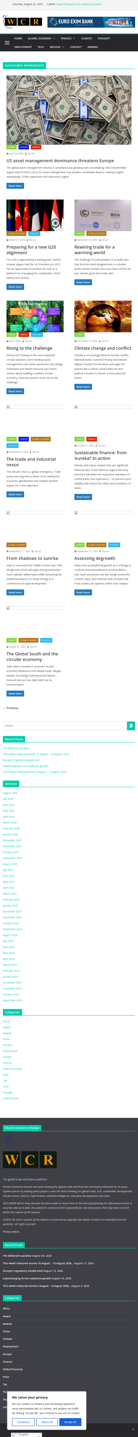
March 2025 (10, 893)
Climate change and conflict (102, 348)
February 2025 (11, 899)
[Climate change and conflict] (103, 316)
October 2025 (11, 852)
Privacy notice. (11, 1231)
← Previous (11, 708)
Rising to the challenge (29, 348)
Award (6, 1027)
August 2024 (10, 935)
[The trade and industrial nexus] (35, 421)
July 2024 (8, 941)
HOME (18, 38)
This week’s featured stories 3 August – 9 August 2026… (35, 772)
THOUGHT (104, 38)
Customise (23, 1422)
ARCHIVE (55, 47)
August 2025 (10, 864)
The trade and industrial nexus (31, 462)
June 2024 (8, 947)
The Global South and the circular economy (32, 656)
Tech (6, 1086)
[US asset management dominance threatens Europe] (69, 110)
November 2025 (12, 846)
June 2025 (8, 876)
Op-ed (31, 153)
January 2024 (10, 976)
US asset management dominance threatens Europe (60, 160)
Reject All (47, 1422)
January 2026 (10, 834)
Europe (23, 147)
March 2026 (10, 822)
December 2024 (12, 911)
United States (11, 1098)
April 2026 (8, 816)
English (23, 1434)
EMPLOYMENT (23, 47)
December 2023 (12, 982)
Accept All (70, 1422)
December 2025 (12, 840)
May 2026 (8, 810)
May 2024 (8, 953)
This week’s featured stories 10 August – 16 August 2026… (37, 754)
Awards (7, 1033)
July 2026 (8, 798)
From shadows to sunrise (32, 558)
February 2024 (11, 970)
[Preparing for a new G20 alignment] (35, 215)
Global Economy (16, 233)
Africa (6, 1021)
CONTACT (76, 47)
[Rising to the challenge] (35, 316)
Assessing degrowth (94, 558)
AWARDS (93, 47)
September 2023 (12, 1000)
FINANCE (66, 38)
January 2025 (10, 905)
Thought (34, 233)
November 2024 (12, 917)
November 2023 (12, 988)
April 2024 (8, 959)
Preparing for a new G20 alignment (31, 249)
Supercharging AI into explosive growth (79, 4)
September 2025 (12, 858)
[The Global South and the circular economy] (35, 622)
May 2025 (8, 881)
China (6, 1039)
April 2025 (8, 887)
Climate (11, 147)
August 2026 (10, 793)
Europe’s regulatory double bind (21, 760)
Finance (36, 147)
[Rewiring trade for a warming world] (103, 215)
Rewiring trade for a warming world (94, 249)
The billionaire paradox (16, 748)
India (5, 1074)
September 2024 (12, 929)
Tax (5, 1080)
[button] (53, 38)
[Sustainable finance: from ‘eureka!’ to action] (103, 421)
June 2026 (8, 804)
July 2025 (8, 870)
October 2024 (11, 923)
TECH (41, 47)
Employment (10, 1051)
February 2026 (11, 828)
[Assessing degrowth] (103, 527)
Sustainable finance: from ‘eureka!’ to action (100, 455)
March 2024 (10, 964)
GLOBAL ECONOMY (39, 38)
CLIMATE (86, 38)
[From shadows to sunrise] (35, 527)
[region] (46, 1410)
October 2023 (11, 994)
